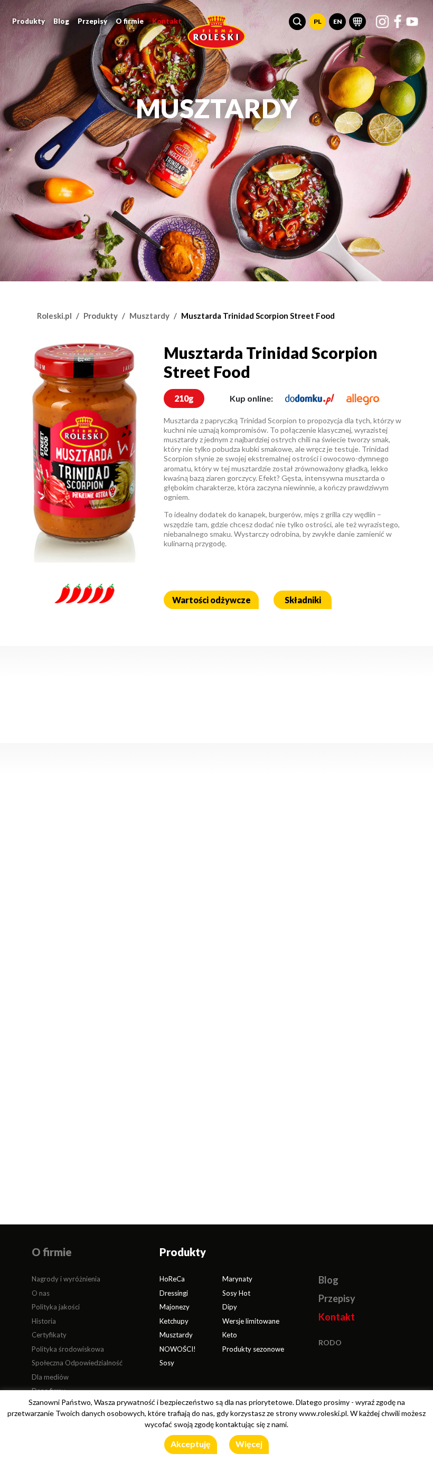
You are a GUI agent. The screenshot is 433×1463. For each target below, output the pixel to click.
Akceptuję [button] (191, 1444)
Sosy (166, 1362)
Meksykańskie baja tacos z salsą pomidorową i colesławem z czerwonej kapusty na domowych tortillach (216, 916)
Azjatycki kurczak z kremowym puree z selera (93, 932)
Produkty (100, 315)
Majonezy (174, 1307)
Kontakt (167, 21)
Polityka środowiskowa (68, 1349)
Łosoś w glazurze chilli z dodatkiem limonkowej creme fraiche (332, 927)
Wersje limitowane (250, 1321)
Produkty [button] (28, 21)
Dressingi (173, 1293)
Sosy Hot (236, 1293)
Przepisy (92, 21)
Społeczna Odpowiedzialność (77, 1362)
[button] (297, 21)
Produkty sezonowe (253, 1349)
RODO (330, 1342)
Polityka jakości (56, 1307)
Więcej (249, 1444)
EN (337, 21)
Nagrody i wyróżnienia (66, 1279)
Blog (61, 21)
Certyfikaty (49, 1335)
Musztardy (149, 315)
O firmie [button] (130, 21)
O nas (41, 1293)
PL (318, 21)
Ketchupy (174, 1321)
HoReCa (172, 1279)
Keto (229, 1335)
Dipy (229, 1307)
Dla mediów (50, 1377)
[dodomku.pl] (309, 398)
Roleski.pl (54, 315)
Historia (44, 1321)
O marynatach (64, 845)
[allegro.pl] (362, 398)
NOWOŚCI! (177, 1349)
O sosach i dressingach (199, 845)
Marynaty (237, 1279)
